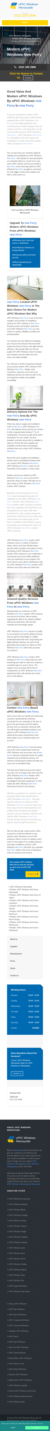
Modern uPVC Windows (18, 1375)
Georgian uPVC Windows (19, 1331)
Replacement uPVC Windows (20, 1380)
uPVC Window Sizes (17, 1402)
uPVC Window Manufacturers (21, 1396)
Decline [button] (13, 1427)
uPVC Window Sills (16, 1281)
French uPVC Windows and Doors (22, 1391)
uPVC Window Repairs (18, 1270)
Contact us (14, 976)
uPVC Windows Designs (18, 1215)
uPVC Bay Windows (17, 1309)
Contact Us (32, 874)
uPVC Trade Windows (17, 1353)
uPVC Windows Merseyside (21, 887)
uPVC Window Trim (16, 1364)
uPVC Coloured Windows (19, 1326)
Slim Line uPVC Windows (19, 1347)
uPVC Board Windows (17, 1315)
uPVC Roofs (13, 1336)
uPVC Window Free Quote (19, 1291)
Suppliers (13, 947)
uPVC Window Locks (17, 1248)
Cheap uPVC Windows (18, 1304)
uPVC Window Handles (18, 1242)
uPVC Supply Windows (18, 1286)
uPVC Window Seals (17, 1275)
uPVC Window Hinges (17, 1232)
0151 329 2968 (25, 15)
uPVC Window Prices (17, 1259)
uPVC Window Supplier (18, 1386)
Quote (12, 968)
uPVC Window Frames (18, 1226)
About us (13, 939)
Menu (25, 22)
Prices (12, 961)
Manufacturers (16, 954)
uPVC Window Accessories (19, 1199)
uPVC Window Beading (18, 1204)
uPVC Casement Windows (19, 1320)
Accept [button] (37, 1427)
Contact (28, 78)
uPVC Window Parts (17, 1253)
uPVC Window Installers (18, 1237)
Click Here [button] (40, 1423)
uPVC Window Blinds (17, 1210)
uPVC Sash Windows (17, 1342)
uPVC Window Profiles (18, 1264)
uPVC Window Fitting (17, 1221)
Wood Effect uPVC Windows (20, 1358)
